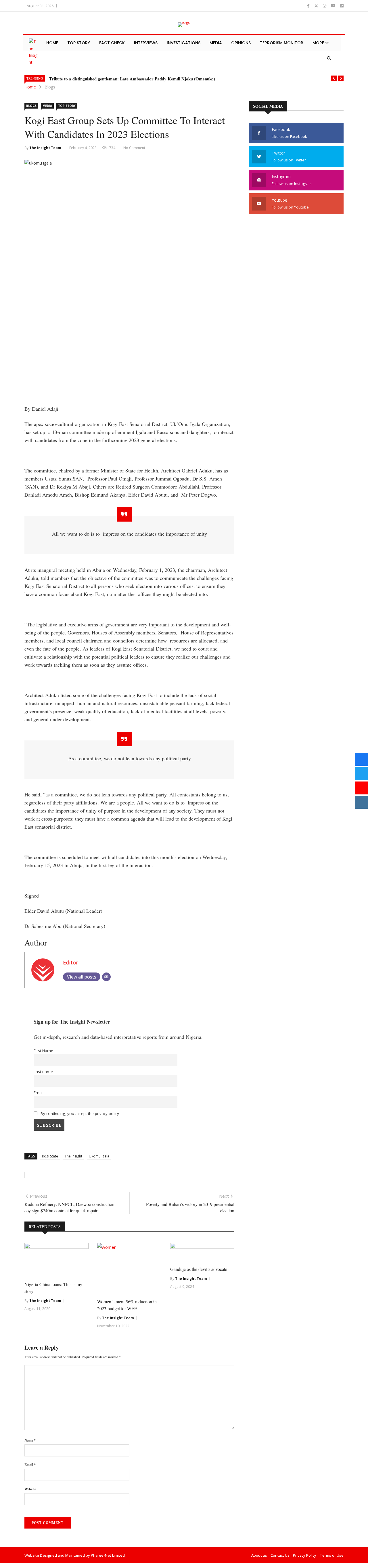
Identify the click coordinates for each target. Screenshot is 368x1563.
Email (38, 1092)
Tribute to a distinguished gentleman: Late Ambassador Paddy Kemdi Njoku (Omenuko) (132, 79)
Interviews (146, 43)
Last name (43, 1071)
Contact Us (280, 1555)
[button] (334, 78)
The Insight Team (45, 147)
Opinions (241, 43)
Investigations (183, 43)
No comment (134, 147)
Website (30, 1489)
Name (30, 1440)
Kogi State (50, 1156)
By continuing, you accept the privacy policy (79, 1113)
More (319, 43)
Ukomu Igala (99, 1156)
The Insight (73, 1156)
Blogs (50, 87)
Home (52, 43)
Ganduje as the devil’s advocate (198, 1269)
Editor (70, 962)
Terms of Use (332, 1555)
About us (259, 1555)
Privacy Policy (304, 1555)
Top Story (78, 43)
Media (216, 43)
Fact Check (112, 43)
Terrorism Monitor (281, 43)
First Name (43, 1050)
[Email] (106, 976)
